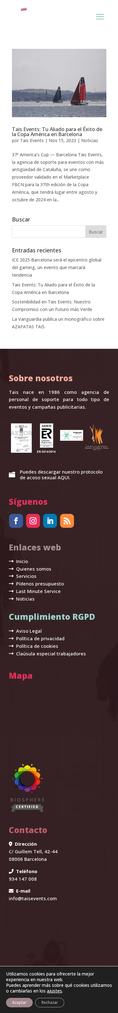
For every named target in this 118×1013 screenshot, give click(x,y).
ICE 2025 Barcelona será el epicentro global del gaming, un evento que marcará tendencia (56, 267)
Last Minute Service (38, 591)
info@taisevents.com (33, 898)
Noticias (89, 140)
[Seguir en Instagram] (33, 521)
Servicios (26, 576)
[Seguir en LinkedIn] (50, 521)
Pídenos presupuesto (39, 583)
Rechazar (50, 1002)
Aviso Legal (28, 631)
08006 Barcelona (28, 859)
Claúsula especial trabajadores (50, 653)
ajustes (54, 991)
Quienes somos (33, 569)
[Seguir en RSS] (67, 521)
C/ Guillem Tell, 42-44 (33, 851)
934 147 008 (23, 879)
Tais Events (32, 140)
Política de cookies (36, 646)
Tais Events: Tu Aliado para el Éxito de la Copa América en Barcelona (57, 132)
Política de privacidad (40, 638)
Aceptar (19, 1002)
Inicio (21, 561)
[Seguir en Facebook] (16, 521)
